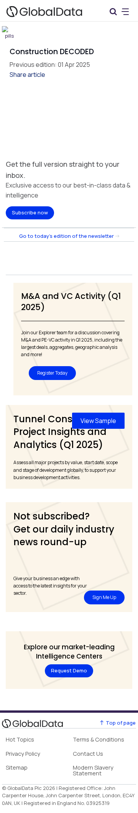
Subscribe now (30, 212)
